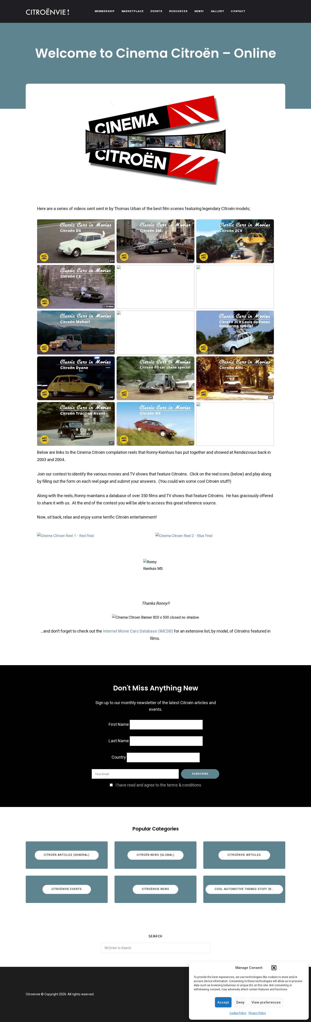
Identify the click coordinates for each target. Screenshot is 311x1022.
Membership (105, 11)
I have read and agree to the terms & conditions (158, 785)
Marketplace (133, 11)
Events (156, 11)
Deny (240, 1002)
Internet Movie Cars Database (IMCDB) (138, 631)
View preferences (266, 1002)
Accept (223, 1002)
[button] (274, 967)
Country (119, 757)
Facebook (149, 994)
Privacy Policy (257, 1013)
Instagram (161, 994)
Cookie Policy (237, 1013)
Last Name (119, 741)
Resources (178, 11)
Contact (238, 11)
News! (199, 11)
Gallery (217, 11)
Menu (280, 11)
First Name (119, 724)
